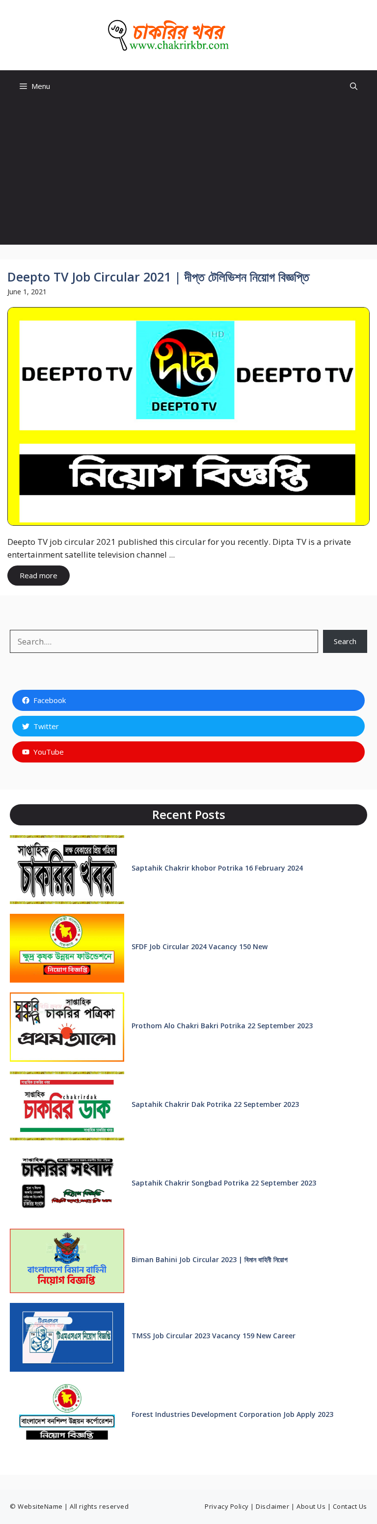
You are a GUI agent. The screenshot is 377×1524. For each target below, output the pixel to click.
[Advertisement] (188, 176)
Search (345, 641)
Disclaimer (272, 1506)
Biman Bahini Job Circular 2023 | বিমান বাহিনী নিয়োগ (210, 1259)
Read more (38, 575)
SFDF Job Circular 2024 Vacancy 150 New (200, 946)
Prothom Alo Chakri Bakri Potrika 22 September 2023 (222, 1025)
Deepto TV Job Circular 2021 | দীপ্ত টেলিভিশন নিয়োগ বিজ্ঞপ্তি (158, 276)
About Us (310, 1506)
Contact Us (350, 1506)
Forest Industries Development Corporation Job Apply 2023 (232, 1414)
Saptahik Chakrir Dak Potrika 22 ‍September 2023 (215, 1104)
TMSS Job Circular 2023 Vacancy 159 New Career (214, 1335)
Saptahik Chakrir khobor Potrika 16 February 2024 (217, 868)
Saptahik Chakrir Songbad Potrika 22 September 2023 (224, 1182)
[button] (353, 86)
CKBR (254, 35)
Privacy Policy (226, 1506)
